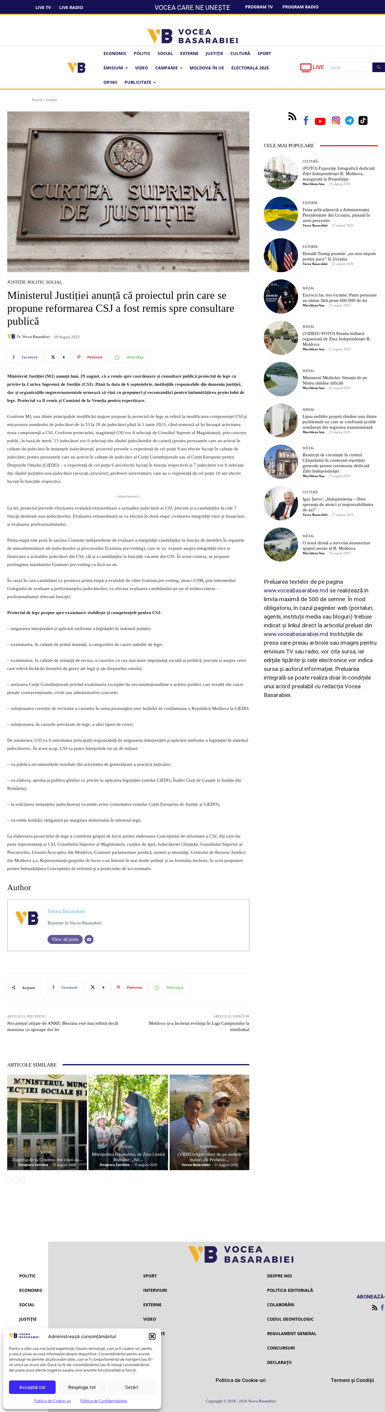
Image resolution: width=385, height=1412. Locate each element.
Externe (310, 203)
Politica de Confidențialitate (103, 1400)
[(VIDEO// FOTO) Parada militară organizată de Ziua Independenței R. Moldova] (281, 338)
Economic (209, 1147)
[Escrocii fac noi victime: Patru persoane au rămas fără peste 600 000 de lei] (281, 296)
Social (54, 282)
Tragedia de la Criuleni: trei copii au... (47, 1159)
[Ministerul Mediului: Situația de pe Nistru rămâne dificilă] (281, 379)
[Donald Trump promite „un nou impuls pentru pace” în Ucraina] (281, 255)
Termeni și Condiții (352, 1380)
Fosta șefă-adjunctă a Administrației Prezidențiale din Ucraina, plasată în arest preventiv (336, 215)
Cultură (310, 161)
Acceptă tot (32, 1387)
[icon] (306, 69)
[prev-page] (11, 1180)
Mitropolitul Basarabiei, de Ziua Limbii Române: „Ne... (128, 1157)
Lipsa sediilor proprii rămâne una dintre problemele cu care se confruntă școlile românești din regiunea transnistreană (340, 422)
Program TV (259, 7)
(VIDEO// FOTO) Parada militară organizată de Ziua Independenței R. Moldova (337, 339)
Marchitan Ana (314, 184)
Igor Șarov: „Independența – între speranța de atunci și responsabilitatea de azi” (338, 504)
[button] (152, 1336)
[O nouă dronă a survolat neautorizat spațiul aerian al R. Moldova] (281, 545)
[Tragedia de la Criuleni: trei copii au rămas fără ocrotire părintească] (47, 1122)
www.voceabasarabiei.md (296, 590)
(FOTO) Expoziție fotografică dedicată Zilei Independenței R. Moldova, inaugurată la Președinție (339, 173)
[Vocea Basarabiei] (12, 336)
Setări (131, 1387)
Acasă (37, 99)
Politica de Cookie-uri (52, 1400)
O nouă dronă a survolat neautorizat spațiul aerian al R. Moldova (336, 545)
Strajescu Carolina (33, 1164)
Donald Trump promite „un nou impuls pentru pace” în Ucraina (339, 256)
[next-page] (20, 1180)
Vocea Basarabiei (36, 337)
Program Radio (300, 7)
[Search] (378, 67)
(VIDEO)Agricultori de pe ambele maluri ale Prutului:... (210, 1157)
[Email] (89, 939)
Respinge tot (82, 1387)
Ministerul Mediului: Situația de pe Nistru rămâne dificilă (335, 380)
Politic (36, 282)
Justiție (51, 99)
